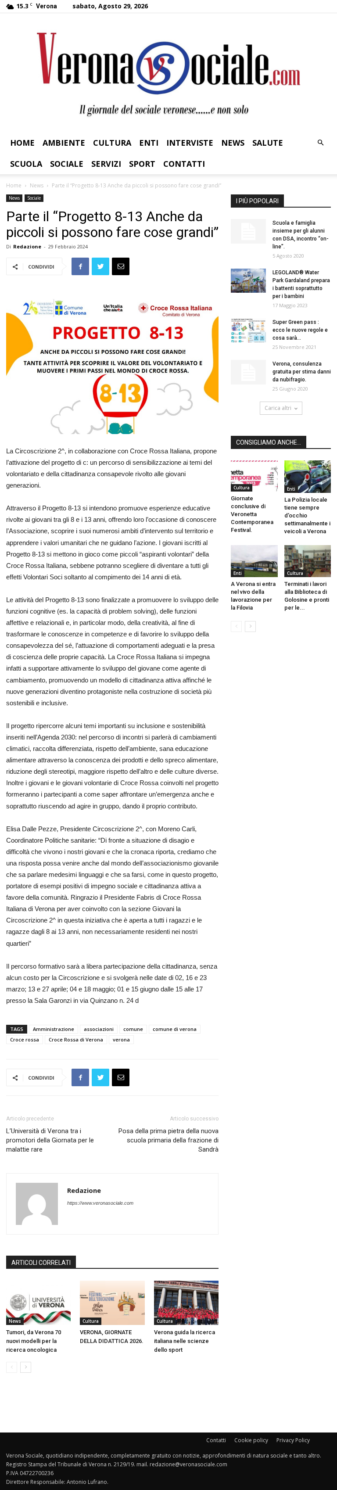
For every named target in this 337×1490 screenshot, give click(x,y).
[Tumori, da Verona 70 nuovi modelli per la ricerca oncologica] (38, 1303)
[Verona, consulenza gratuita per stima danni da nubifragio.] (248, 372)
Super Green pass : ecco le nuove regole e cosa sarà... (300, 330)
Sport (142, 163)
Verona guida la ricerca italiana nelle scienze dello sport (184, 1341)
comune (133, 1029)
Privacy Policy (293, 1440)
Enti (148, 142)
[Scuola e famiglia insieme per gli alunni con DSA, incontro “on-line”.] (248, 231)
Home (22, 142)
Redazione (27, 246)
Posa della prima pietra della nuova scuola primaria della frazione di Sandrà (168, 1140)
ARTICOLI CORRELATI (41, 1262)
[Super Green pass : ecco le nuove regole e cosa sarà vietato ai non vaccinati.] (248, 330)
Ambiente (64, 142)
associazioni (99, 1029)
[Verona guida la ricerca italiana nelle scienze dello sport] (186, 1303)
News (232, 142)
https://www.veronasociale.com (100, 1203)
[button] (320, 143)
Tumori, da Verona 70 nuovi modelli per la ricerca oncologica (33, 1341)
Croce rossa (24, 1039)
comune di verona (175, 1029)
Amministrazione (53, 1029)
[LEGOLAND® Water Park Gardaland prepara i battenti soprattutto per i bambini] (248, 281)
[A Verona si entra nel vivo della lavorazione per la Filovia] (254, 561)
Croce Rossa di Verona (76, 1039)
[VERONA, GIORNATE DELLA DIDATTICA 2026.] (112, 1303)
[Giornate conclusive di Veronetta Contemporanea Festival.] (254, 476)
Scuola (26, 163)
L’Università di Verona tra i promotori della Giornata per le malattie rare (50, 1140)
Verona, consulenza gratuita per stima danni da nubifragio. (301, 372)
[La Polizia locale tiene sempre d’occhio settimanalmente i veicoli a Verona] (307, 476)
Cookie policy (251, 1440)
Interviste (189, 142)
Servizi (106, 163)
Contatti (184, 163)
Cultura (112, 142)
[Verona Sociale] (168, 72)
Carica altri (278, 408)
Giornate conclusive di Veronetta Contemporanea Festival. (252, 514)
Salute (267, 142)
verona (121, 1039)
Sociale (66, 163)
